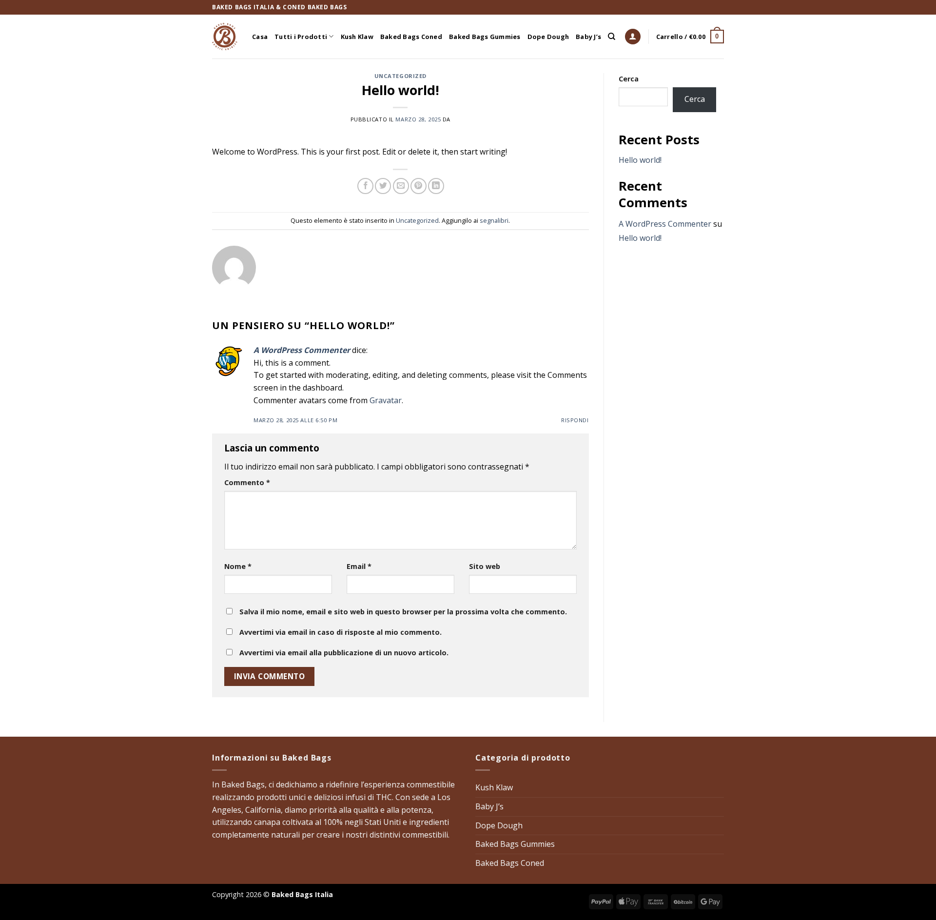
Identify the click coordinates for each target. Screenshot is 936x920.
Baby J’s (588, 36)
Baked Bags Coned (411, 36)
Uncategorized (400, 75)
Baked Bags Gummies (485, 36)
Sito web (484, 566)
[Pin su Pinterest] (418, 186)
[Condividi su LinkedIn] (436, 186)
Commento (247, 482)
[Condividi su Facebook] (365, 186)
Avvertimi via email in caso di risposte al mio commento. (340, 632)
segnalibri (494, 220)
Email (359, 566)
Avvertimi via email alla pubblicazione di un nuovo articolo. (343, 652)
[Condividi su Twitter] (383, 186)
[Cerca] (611, 36)
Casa (260, 36)
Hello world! (640, 160)
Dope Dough (548, 36)
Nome (238, 566)
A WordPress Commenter (302, 350)
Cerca (629, 78)
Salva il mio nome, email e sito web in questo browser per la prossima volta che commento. (403, 611)
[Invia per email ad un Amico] (401, 186)
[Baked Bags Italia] (224, 36)
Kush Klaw (357, 36)
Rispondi (574, 420)
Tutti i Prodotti (300, 36)
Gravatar (386, 400)
